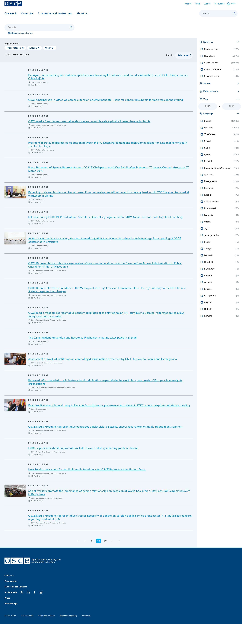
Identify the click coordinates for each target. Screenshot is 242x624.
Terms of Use (10, 615)
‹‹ (78, 540)
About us (82, 13)
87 (92, 540)
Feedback (86, 615)
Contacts (9, 575)
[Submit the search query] (71, 27)
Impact (187, 3)
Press (7, 597)
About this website (46, 615)
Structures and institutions (55, 13)
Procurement (27, 615)
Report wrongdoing (68, 615)
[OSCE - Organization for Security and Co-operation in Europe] (13, 3)
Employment (10, 581)
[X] (22, 592)
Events (207, 3)
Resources (219, 3)
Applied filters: (11, 43)
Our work (10, 13)
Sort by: (170, 55)
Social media (10, 592)
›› (118, 540)
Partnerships (11, 603)
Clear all (49, 47)
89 (105, 540)
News (197, 3)
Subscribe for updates (15, 586)
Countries (27, 13)
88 (98, 540)
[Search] (234, 13)
